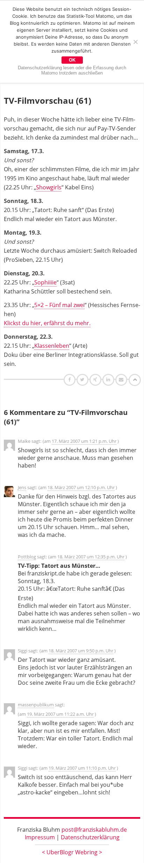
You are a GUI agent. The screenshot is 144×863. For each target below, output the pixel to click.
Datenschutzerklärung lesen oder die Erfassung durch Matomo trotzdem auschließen (72, 70)
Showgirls (49, 187)
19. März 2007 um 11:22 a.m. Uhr (60, 714)
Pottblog (27, 557)
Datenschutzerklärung (90, 837)
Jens (22, 487)
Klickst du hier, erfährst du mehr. (47, 323)
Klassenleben (51, 346)
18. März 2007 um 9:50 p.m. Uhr (81, 651)
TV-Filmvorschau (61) (47, 100)
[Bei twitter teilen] (83, 379)
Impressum (40, 837)
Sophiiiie (45, 282)
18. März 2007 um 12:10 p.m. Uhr (81, 487)
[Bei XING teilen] (96, 379)
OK (72, 60)
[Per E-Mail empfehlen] (122, 379)
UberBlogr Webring (72, 852)
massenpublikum (36, 704)
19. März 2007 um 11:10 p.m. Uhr (82, 768)
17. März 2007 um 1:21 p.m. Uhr (84, 441)
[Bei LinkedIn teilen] (109, 379)
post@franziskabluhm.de (94, 829)
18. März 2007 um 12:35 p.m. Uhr (90, 557)
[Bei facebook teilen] (70, 379)
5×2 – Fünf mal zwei (59, 305)
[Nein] (135, 41)
